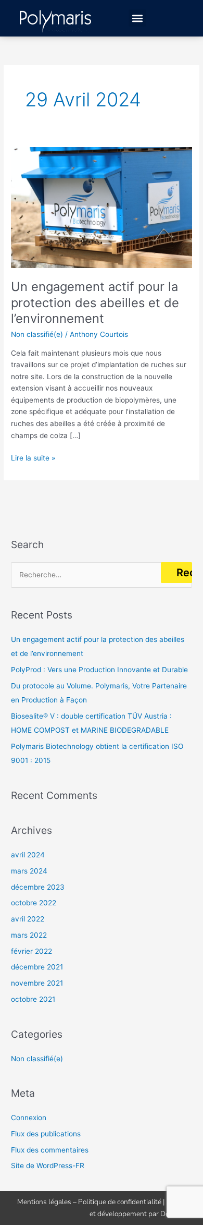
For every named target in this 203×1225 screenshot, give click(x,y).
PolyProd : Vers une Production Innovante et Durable (99, 669)
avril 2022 (27, 919)
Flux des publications (46, 1134)
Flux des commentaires (49, 1150)
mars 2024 (29, 871)
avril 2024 (28, 855)
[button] (137, 18)
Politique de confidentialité (119, 1202)
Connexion (28, 1117)
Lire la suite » (33, 457)
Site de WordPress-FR (47, 1165)
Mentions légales (44, 1202)
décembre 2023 (38, 887)
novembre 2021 (37, 983)
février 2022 (31, 951)
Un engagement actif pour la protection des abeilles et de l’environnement (95, 302)
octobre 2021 (33, 999)
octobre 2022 (33, 903)
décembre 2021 (37, 967)
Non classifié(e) (37, 334)
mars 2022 (29, 935)
